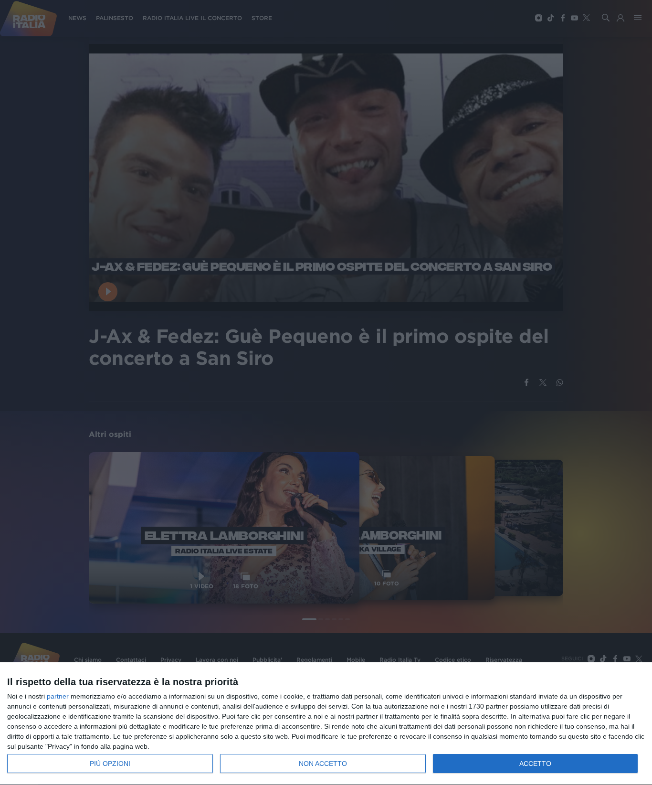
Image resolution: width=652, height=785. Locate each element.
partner (58, 696)
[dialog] (326, 724)
